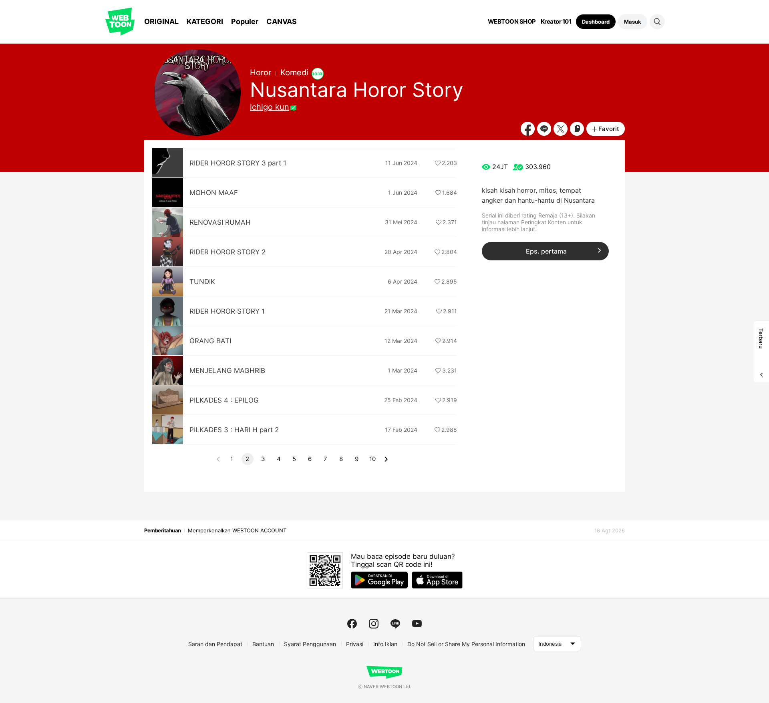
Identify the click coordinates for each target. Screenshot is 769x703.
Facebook (528, 129)
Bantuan (263, 644)
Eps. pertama (546, 251)
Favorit (608, 129)
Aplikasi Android (379, 580)
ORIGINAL (161, 21)
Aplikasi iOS (437, 580)
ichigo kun (269, 107)
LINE (544, 129)
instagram (373, 623)
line (395, 623)
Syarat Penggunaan (310, 644)
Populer (244, 21)
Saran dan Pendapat (215, 644)
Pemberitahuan (162, 530)
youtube (417, 623)
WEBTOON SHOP (512, 21)
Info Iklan (385, 644)
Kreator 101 (556, 21)
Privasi (354, 644)
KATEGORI (205, 21)
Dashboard (596, 21)
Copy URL (577, 129)
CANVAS (281, 21)
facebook (352, 623)
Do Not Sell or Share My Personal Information (466, 644)
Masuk (632, 21)
